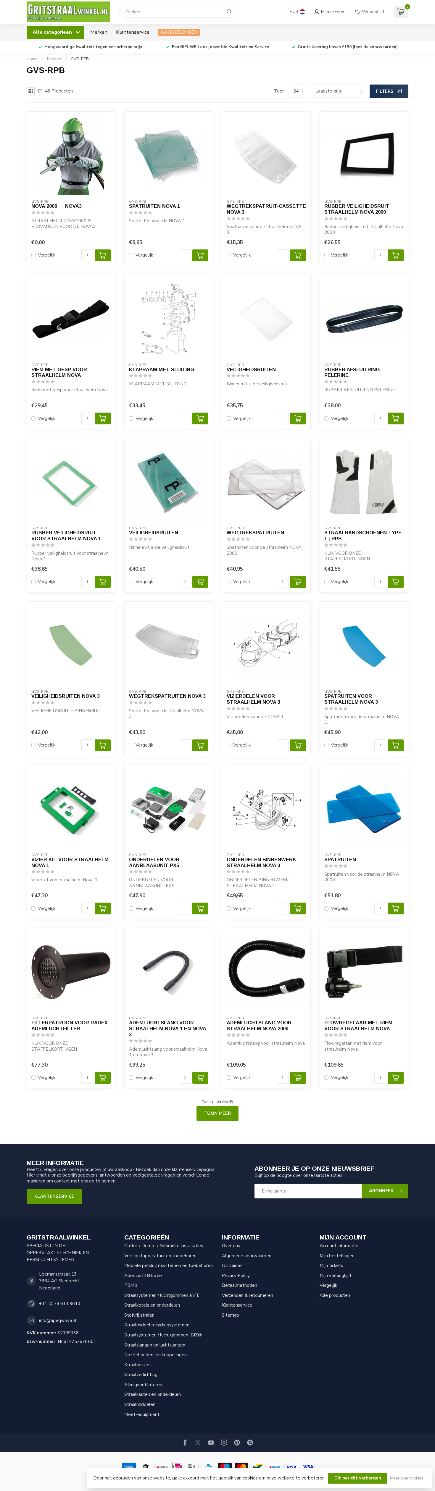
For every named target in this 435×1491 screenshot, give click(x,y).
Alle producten (335, 1295)
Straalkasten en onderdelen (152, 1394)
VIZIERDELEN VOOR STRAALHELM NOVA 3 (253, 699)
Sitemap (230, 1315)
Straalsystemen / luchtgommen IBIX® (163, 1335)
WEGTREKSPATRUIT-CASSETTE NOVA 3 (266, 209)
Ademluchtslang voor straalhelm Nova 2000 (259, 1025)
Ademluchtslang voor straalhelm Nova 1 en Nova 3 (167, 1028)
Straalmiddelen (139, 1404)
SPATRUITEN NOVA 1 (154, 206)
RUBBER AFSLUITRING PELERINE (352, 372)
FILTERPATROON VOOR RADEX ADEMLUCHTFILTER (69, 1025)
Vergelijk (46, 255)
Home (32, 59)
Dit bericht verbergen (357, 1478)
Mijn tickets (331, 1265)
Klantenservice (132, 32)
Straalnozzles (138, 1365)
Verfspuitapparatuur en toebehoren (160, 1256)
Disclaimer (232, 1265)
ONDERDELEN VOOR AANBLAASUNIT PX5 (154, 862)
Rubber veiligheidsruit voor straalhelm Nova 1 (66, 535)
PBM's (130, 1285)
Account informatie (339, 1246)
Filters (385, 91)
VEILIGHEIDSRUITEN (251, 369)
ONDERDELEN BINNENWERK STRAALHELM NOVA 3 (261, 862)
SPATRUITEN (340, 859)
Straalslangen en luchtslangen (154, 1345)
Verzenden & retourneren (247, 1295)
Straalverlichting (140, 1375)
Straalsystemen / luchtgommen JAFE (161, 1295)
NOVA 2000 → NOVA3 (56, 206)
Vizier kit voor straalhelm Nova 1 (70, 862)
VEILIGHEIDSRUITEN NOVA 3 (65, 696)
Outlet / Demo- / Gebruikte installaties (163, 1246)
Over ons (231, 1246)
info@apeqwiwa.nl (57, 1320)
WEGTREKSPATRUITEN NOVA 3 (167, 696)
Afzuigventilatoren (143, 1385)
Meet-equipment (142, 1414)
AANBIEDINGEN (179, 32)
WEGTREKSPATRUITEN (255, 532)
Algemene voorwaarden (246, 1256)
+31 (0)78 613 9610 (59, 1304)
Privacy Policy (236, 1276)
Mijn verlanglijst (336, 1276)
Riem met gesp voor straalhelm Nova (59, 372)
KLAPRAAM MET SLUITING (161, 369)
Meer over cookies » (408, 1478)
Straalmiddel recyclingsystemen (156, 1325)
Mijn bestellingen (337, 1256)
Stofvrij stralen (139, 1315)
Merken (98, 32)
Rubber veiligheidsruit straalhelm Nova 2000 (356, 209)
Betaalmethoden (239, 1285)
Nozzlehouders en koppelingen (155, 1355)
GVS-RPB (80, 59)
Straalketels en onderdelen (152, 1305)
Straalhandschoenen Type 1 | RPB (363, 535)
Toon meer (217, 1113)
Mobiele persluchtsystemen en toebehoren (168, 1265)
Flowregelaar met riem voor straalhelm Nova (358, 1025)
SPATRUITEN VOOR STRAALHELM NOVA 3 (351, 699)
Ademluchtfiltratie (143, 1276)
